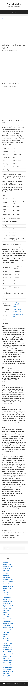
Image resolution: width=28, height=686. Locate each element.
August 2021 (7, 608)
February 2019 (7, 660)
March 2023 (6, 575)
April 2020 (6, 638)
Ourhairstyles (14, 4)
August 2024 (7, 564)
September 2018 (8, 671)
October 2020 (7, 625)
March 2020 (6, 641)
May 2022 (6, 592)
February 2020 (7, 643)
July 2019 (6, 658)
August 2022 (7, 588)
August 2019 (7, 656)
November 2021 (7, 601)
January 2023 (7, 577)
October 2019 (7, 652)
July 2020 (6, 632)
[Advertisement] (14, 68)
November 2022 (8, 582)
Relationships (8, 531)
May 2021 (6, 614)
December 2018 (7, 665)
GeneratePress (23, 683)
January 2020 (7, 645)
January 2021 (7, 621)
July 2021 (6, 610)
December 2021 (7, 599)
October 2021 (7, 603)
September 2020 (8, 627)
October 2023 (7, 568)
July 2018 (6, 673)
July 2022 (6, 590)
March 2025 (6, 562)
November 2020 (8, 623)
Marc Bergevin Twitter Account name (17, 304)
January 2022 (7, 597)
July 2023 (6, 571)
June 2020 (6, 634)
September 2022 (8, 586)
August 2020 (7, 630)
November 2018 (7, 667)
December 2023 (8, 566)
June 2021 (6, 612)
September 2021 (8, 606)
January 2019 (7, 662)
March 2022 (6, 595)
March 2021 (6, 617)
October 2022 (7, 584)
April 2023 (6, 573)
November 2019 (7, 649)
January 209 (7, 676)
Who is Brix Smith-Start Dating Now (14, 533)
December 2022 (8, 579)
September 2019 (8, 654)
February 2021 (7, 619)
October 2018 (7, 669)
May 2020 (6, 636)
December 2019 (7, 647)
